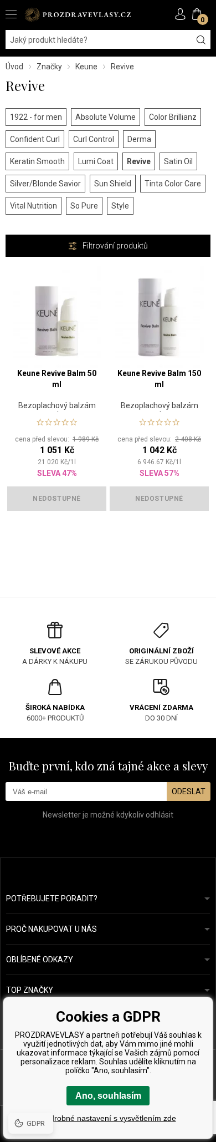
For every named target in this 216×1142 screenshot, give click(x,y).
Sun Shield (112, 183)
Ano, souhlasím (108, 1095)
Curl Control (93, 139)
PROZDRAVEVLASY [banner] (77, 14)
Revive (139, 161)
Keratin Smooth (37, 161)
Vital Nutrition (33, 205)
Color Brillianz (173, 117)
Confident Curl (35, 139)
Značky (49, 66)
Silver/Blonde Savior (45, 183)
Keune (86, 66)
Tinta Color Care (173, 183)
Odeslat (188, 791)
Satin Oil (178, 161)
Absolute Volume (105, 117)
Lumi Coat (96, 161)
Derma (139, 139)
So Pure (84, 205)
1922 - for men (36, 117)
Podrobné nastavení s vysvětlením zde (108, 1118)
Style (120, 205)
